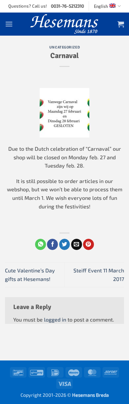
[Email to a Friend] (76, 244)
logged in (55, 319)
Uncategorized (64, 47)
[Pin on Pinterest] (88, 244)
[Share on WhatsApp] (40, 244)
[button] (9, 24)
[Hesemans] (64, 24)
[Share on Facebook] (52, 244)
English (101, 6)
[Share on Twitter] (64, 244)
